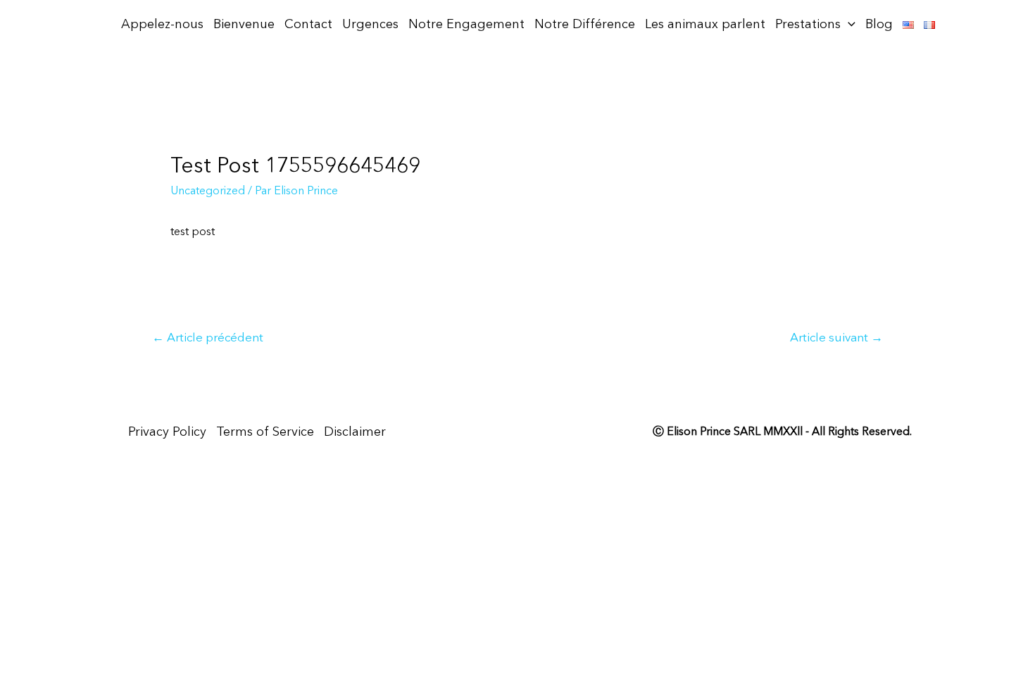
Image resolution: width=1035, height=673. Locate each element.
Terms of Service (265, 432)
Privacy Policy (167, 432)
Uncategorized (207, 191)
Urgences (370, 24)
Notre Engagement (466, 24)
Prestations (808, 24)
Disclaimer (355, 432)
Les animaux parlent (705, 24)
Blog (879, 24)
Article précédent (207, 338)
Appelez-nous (162, 24)
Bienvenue (244, 24)
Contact (308, 24)
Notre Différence (584, 24)
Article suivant (836, 338)
